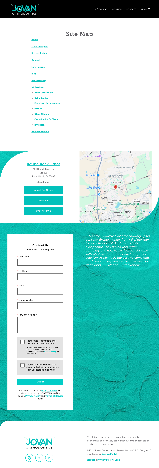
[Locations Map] (116, 187)
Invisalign (39, 125)
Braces (38, 109)
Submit (40, 381)
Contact (131, 9)
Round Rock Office (43, 164)
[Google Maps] (29, 458)
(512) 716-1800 (49, 390)
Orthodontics (41, 98)
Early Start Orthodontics (47, 103)
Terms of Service (54, 396)
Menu (143, 9)
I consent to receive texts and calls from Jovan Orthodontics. (42, 347)
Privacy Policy (39, 53)
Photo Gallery (38, 81)
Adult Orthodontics (44, 93)
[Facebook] (39, 458)
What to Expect (39, 47)
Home (34, 40)
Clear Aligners (41, 114)
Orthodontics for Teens (46, 119)
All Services (37, 88)
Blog (33, 74)
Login (117, 460)
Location (116, 9)
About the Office (40, 132)
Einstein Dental (109, 454)
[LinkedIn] (49, 458)
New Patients (38, 67)
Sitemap (91, 460)
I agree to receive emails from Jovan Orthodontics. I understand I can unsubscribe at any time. (42, 367)
